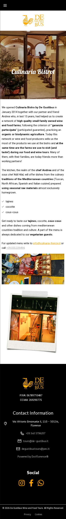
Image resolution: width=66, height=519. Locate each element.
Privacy (27, 514)
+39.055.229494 (15, 247)
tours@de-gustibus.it (35, 441)
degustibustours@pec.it (36, 448)
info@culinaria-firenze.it (47, 243)
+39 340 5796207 (35, 433)
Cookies (38, 514)
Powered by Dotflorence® (33, 456)
